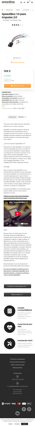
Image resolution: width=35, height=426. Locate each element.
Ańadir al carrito (18, 86)
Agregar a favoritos (18, 62)
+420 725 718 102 (17, 379)
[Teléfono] (17, 376)
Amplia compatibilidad (25, 309)
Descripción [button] (12, 117)
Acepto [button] (24, 423)
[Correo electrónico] (17, 383)
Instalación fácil (25, 340)
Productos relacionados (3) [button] (16, 286)
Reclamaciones (17, 367)
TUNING (18, 10)
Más (3, 106)
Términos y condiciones (17, 359)
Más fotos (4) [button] (16, 58)
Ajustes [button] (10, 423)
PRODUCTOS (9, 10)
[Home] (8, 2)
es (25, 3)
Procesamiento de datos (17, 362)
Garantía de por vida (25, 325)
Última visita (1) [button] (16, 294)
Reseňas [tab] (22, 117)
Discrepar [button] (17, 423)
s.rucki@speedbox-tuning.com (17, 386)
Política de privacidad (17, 365)
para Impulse (26, 10)
